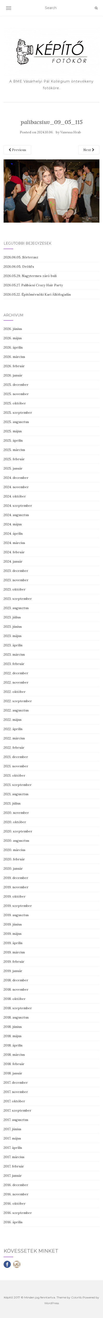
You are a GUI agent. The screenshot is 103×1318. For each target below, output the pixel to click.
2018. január (13, 1073)
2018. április (13, 1045)
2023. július (12, 617)
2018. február (14, 1064)
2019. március (14, 952)
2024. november (16, 487)
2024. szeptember (18, 505)
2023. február (14, 664)
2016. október (15, 1203)
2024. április (13, 533)
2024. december (16, 478)
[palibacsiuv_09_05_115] (51, 190)
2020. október (15, 822)
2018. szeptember (18, 1008)
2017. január (13, 1175)
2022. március (14, 738)
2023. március (14, 654)
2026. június (13, 329)
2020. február (14, 859)
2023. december (16, 571)
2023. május (13, 636)
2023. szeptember (18, 598)
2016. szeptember (18, 1213)
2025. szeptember (18, 412)
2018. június (13, 1027)
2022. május (13, 719)
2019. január (13, 971)
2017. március (14, 1157)
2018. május (13, 1036)
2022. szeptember (18, 701)
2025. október (15, 403)
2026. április (13, 347)
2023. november (16, 580)
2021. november (16, 766)
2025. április (13, 440)
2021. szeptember (18, 785)
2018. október (15, 999)
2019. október (15, 896)
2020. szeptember (18, 831)
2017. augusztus (16, 1120)
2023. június (13, 626)
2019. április (13, 943)
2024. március (14, 543)
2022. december (16, 673)
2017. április (13, 1147)
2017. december (16, 1082)
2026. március (14, 357)
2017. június (12, 1129)
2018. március (14, 1054)
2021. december (16, 757)
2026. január (13, 375)
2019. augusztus (16, 915)
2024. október (15, 496)
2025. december (16, 384)
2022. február (14, 747)
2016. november (16, 1194)
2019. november (16, 887)
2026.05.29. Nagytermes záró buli (30, 276)
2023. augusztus (16, 608)
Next (87, 150)
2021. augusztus (16, 794)
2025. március (14, 450)
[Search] (96, 8)
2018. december (16, 980)
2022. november (16, 682)
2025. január (13, 468)
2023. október (15, 589)
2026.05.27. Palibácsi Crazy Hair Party (33, 285)
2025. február (14, 459)
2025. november (16, 394)
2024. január (13, 561)
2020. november (16, 813)
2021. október (14, 775)
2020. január (13, 868)
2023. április (13, 645)
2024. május (13, 524)
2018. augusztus (16, 1017)
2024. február (14, 552)
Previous (18, 150)
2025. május (13, 431)
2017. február (14, 1166)
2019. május (13, 933)
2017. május (12, 1138)
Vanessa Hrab (70, 132)
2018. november (16, 989)
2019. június (13, 924)
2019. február (14, 961)
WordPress (51, 1303)
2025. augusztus (16, 422)
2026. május (13, 338)
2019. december (16, 878)
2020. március (14, 850)
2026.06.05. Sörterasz (21, 257)
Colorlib (76, 1297)
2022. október (15, 692)
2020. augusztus (16, 840)
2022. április (13, 729)
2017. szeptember (17, 1110)
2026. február (14, 366)
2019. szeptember (18, 906)
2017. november (16, 1092)
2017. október (14, 1101)
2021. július (12, 803)
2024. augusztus (16, 515)
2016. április (13, 1222)
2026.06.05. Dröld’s (19, 266)
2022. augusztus (16, 710)
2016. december (16, 1185)
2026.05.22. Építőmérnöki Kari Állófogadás (37, 294)
